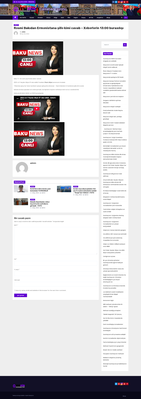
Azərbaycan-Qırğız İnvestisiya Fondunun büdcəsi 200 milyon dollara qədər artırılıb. (115, 140)
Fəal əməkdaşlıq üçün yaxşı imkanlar (114, 342)
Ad (15, 259)
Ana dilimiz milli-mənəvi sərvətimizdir (115, 234)
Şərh (16, 225)
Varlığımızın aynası (109, 256)
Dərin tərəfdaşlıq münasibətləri (113, 324)
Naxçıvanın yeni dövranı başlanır (113, 96)
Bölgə (55, 17)
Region (76, 17)
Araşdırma (100, 17)
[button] (121, 17)
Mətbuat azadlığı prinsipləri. (112, 310)
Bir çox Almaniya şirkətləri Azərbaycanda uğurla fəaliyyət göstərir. (113, 262)
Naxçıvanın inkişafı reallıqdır (112, 107)
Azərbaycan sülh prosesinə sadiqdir (114, 334)
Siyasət (32, 17)
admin (23, 32)
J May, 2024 (35, 193)
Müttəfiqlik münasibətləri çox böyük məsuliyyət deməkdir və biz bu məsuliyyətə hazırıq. (114, 148)
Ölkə (68, 17)
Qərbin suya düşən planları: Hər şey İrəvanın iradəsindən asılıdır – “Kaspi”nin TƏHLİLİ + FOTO (85, 191)
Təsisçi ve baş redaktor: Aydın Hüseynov (23, 395)
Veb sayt (17, 280)
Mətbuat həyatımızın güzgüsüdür (113, 346)
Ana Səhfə (23, 17)
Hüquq (83, 17)
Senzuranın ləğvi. (108, 300)
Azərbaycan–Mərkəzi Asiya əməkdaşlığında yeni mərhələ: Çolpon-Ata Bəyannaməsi (112, 131)
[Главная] (15, 18)
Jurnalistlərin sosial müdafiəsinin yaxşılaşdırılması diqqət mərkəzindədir (113, 294)
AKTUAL (91, 17)
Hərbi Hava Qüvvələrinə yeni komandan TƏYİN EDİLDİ (40, 190)
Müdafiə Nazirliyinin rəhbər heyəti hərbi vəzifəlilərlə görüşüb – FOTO (40, 204)
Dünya (48, 17)
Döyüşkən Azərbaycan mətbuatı (113, 354)
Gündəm (40, 17)
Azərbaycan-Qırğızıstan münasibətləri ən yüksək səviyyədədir (111, 224)
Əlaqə (108, 17)
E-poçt (17, 269)
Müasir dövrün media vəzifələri (112, 350)
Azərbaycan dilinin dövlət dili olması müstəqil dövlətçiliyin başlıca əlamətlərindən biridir (114, 157)
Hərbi (62, 17)
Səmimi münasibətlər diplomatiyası (114, 338)
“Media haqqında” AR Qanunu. (112, 314)
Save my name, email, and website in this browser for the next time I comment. (41, 290)
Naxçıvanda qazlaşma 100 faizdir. (113, 77)
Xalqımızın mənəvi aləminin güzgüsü (114, 230)
